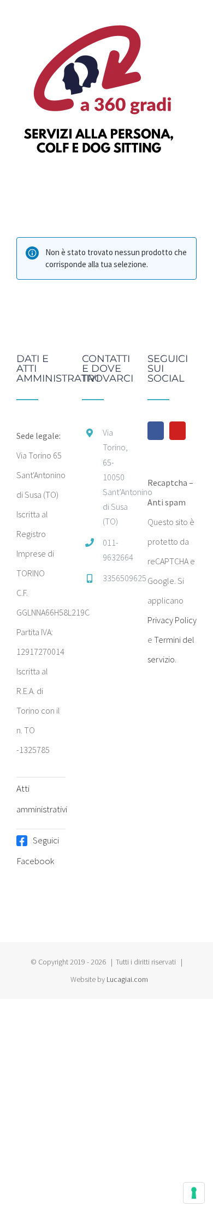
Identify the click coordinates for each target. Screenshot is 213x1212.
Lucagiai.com (127, 979)
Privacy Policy (172, 619)
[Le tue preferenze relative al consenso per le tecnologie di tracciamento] (194, 1193)
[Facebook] (155, 430)
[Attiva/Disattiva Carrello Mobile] (172, 180)
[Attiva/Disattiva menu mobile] (192, 180)
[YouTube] (177, 430)
